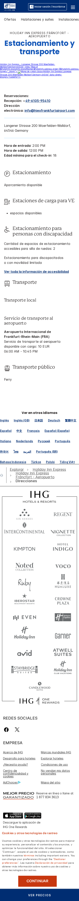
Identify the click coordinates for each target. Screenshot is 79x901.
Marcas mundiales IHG (56, 752)
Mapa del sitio (50, 782)
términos (29, 855)
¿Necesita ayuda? (15, 764)
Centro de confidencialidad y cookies (15, 773)
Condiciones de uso (54, 764)
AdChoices (10, 782)
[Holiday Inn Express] (10, 6)
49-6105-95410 (37, 101)
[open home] (3, 475)
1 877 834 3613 (47, 797)
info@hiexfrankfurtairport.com (50, 110)
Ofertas (10, 19)
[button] (73, 6)
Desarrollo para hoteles (19, 758)
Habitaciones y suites (37, 19)
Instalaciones (69, 19)
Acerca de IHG (13, 752)
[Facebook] (7, 730)
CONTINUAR (37, 881)
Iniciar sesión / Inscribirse (49, 6)
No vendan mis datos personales (55, 772)
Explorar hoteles (52, 758)
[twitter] (17, 730)
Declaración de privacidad (51, 862)
